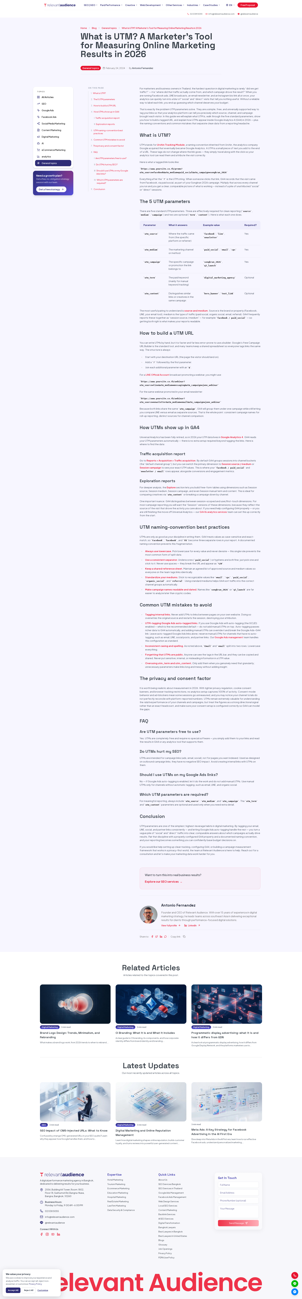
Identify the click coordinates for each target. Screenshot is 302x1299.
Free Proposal (248, 5)
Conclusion (99, 189)
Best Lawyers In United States (172, 1236)
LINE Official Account (157, 374)
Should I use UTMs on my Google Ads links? (112, 172)
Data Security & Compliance (121, 1210)
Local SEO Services (167, 1205)
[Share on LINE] (165, 936)
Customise (42, 1290)
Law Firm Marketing (116, 1205)
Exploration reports (105, 124)
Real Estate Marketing (118, 1201)
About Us (162, 1179)
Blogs (161, 1240)
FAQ (96, 152)
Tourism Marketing (116, 1184)
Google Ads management (229, 637)
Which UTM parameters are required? (110, 181)
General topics (109, 28)
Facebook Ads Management (172, 1197)
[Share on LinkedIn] (161, 936)
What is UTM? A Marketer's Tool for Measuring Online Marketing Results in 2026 (161, 28)
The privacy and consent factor (108, 146)
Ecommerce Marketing (118, 1188)
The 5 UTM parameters (104, 99)
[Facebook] (41, 1234)
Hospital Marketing (116, 1197)
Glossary (162, 1244)
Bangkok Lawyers (167, 1227)
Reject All (28, 1290)
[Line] (294, 1283)
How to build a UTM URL (105, 105)
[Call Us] (294, 1275)
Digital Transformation (169, 1223)
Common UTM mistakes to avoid (109, 139)
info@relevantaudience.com (60, 1216)
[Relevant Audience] (60, 5)
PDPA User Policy (166, 1257)
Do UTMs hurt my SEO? (106, 164)
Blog (94, 28)
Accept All (13, 1290)
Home (84, 28)
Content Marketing (167, 1210)
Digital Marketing (50, 1027)
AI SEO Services (165, 1218)
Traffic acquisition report (107, 118)
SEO (44, 1125)
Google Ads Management (171, 1193)
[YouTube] (52, 1234)
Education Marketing (117, 1193)
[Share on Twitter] (156, 936)
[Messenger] (294, 1291)
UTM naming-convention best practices (108, 132)
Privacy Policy (165, 1253)
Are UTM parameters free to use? (110, 158)
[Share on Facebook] (152, 936)
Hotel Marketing (115, 1179)
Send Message (236, 1223)
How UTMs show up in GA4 (106, 111)
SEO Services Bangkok (169, 1184)
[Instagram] (47, 1234)
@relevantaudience (55, 1222)
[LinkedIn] (58, 1234)
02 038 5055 (52, 1211)
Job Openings (165, 1249)
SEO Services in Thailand (170, 1188)
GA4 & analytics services (213, 511)
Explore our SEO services (163, 881)
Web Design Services (168, 1201)
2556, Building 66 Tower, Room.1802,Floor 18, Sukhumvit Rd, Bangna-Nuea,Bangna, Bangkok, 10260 (64, 1193)
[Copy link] (184, 936)
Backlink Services (166, 1214)
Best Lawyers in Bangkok (170, 1231)
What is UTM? (99, 93)
